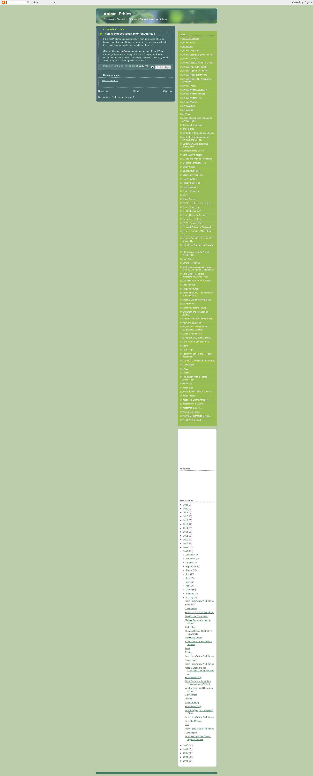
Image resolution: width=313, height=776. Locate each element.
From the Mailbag (193, 677)
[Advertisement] (196, 448)
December (191, 555)
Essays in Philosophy (192, 175)
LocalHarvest (188, 285)
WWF (187, 725)
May (188, 582)
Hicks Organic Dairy (191, 219)
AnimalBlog (187, 110)
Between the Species (192, 125)
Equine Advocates (191, 171)
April (188, 586)
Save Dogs (187, 350)
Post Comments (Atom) (123, 97)
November (191, 559)
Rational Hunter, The (192, 334)
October (190, 563)
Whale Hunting (192, 703)
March (189, 590)
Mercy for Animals (191, 289)
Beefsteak (190, 605)
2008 (185, 551)
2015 (185, 524)
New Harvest (188, 304)
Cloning (188, 652)
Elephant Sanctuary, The (194, 163)
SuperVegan (188, 365)
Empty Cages (188, 167)
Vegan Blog (187, 388)
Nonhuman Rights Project (194, 308)
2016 (185, 520)
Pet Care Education (191, 323)
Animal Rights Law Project (194, 71)
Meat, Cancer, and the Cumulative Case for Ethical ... (199, 671)
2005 (185, 753)
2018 (185, 512)
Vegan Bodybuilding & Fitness (196, 392)
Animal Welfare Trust (192, 98)
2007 (185, 745)
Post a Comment (110, 80)
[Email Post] (152, 67)
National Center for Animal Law (196, 300)
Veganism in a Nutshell (193, 404)
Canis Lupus (191, 609)
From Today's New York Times (199, 601)
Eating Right (191, 660)
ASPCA (186, 114)
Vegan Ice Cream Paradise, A (196, 400)
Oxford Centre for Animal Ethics (197, 319)
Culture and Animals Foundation (197, 159)
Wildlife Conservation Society (196, 416)
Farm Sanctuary (190, 187)
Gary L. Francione (190, 191)
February (190, 594)
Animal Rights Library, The (194, 75)
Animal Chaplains (190, 51)
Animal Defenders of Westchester (198, 55)
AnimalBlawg (188, 106)
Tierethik (186, 373)
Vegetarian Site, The (192, 408)
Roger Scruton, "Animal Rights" (197, 338)
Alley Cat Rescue (190, 39)
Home (136, 91)
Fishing (188, 699)
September (191, 566)
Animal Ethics (117, 13)
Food (187, 648)
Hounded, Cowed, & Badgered (196, 227)
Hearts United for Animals (194, 215)
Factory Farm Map (191, 183)
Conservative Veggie (192, 155)
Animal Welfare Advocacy (194, 90)
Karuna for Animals (191, 263)
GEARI (185, 195)
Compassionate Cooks (193, 151)
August (189, 570)
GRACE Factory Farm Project (196, 203)
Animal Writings (189, 102)
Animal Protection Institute (195, 67)
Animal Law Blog (190, 59)
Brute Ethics (188, 129)
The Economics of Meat (196, 616)
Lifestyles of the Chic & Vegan (196, 281)
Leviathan (125, 51)
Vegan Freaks (188, 396)
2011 (185, 540)
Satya (185, 346)
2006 (185, 749)
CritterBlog (190, 627)
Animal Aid (187, 47)
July (188, 574)
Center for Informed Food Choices (198, 133)
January (190, 597)
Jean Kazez (188, 259)
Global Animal (188, 199)
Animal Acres (188, 43)
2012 (185, 536)
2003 (185, 761)
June (188, 578)
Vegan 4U (187, 384)
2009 (185, 547)
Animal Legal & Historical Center (197, 63)
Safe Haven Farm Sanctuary (195, 342)
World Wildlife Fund (191, 420)
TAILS (185, 369)
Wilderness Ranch (191, 412)
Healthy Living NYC (191, 211)
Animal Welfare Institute (193, 94)
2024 (185, 505)
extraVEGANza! (190, 179)
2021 (185, 509)
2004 (185, 757)
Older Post (168, 91)
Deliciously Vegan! (193, 638)
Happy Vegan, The (191, 207)
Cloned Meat (191, 695)
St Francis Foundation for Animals (198, 361)
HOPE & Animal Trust (192, 223)
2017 (185, 516)
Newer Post (103, 91)
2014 (185, 528)
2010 (185, 544)
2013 (185, 532)
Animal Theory (189, 86)
